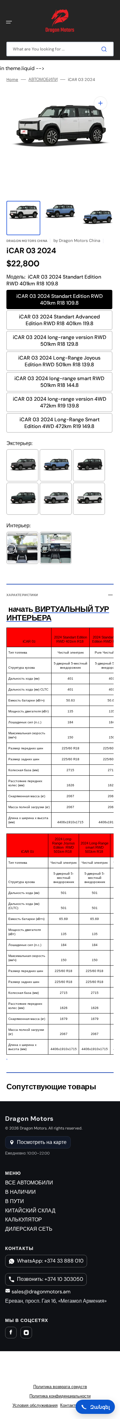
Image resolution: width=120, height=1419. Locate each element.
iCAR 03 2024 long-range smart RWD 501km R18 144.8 (59, 381)
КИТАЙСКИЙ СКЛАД (30, 1210)
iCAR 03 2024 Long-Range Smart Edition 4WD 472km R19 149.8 (60, 423)
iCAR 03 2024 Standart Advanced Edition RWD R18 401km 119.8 (59, 320)
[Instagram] (26, 1332)
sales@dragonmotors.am (40, 1291)
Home (12, 79)
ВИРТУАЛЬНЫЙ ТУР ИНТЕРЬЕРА (57, 613)
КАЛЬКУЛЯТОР (23, 1219)
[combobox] (60, 49)
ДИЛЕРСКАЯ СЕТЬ (28, 1229)
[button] (9, 22)
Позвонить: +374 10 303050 (50, 1279)
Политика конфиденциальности (60, 1396)
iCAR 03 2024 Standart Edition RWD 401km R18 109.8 (59, 299)
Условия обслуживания (35, 1405)
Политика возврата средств (60, 1386)
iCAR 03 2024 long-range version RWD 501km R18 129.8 (59, 340)
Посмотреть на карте (42, 1142)
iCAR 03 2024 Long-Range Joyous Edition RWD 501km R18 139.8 (59, 361)
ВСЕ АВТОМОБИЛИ (29, 1182)
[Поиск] (105, 49)
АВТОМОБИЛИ (43, 79)
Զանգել (100, 1407)
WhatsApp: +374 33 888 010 (50, 1260)
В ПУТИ (14, 1201)
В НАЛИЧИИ (20, 1192)
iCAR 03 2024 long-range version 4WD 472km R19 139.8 (59, 402)
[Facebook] (11, 1332)
